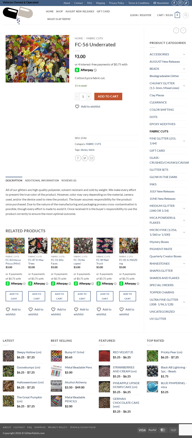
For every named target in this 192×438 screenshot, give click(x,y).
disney (84, 149)
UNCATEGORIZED (162, 311)
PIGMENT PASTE (161, 249)
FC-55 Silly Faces (57, 261)
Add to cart (108, 96)
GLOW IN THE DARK (163, 177)
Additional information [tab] (42, 180)
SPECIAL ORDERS (161, 285)
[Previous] (6, 280)
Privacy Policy (116, 2)
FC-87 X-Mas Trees (36, 261)
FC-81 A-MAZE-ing (128, 261)
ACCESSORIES (159, 54)
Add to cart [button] (14, 296)
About (67, 2)
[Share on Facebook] (78, 158)
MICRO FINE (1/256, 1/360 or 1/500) (163, 232)
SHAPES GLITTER (161, 270)
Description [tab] (14, 180)
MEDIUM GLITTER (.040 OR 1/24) (162, 208)
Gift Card (103, 11)
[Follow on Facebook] (174, 3)
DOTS (153, 117)
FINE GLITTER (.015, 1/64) (163, 141)
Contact (78, 2)
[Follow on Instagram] (180, 3)
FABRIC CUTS (159, 131)
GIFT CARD (157, 150)
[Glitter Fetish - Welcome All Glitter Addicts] (21, 15)
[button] (161, 3)
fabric (92, 149)
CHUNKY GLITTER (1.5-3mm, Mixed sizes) (164, 85)
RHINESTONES (160, 263)
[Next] (138, 280)
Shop (59, 11)
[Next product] (176, 30)
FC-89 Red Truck (102, 261)
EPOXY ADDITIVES (162, 124)
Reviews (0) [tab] (69, 180)
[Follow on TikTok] (186, 3)
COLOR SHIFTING (162, 109)
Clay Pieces (157, 95)
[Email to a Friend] (91, 158)
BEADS (154, 68)
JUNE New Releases (163, 198)
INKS (153, 184)
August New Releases (79, 11)
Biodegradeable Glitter (164, 76)
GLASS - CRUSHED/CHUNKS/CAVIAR (169, 160)
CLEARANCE (158, 102)
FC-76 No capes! (79, 261)
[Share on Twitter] (85, 158)
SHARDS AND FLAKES (164, 278)
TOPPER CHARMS (162, 292)
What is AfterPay (59, 19)
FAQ (89, 2)
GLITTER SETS (159, 169)
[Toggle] (184, 54)
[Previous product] (183, 30)
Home (49, 11)
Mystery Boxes (159, 241)
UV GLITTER (158, 318)
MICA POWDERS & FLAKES (162, 220)
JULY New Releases (162, 191)
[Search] (186, 15)
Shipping (100, 2)
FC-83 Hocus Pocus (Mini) (13, 261)
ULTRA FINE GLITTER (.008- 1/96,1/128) (164, 302)
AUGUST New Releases (165, 61)
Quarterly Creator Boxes (166, 256)
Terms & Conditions (138, 2)
